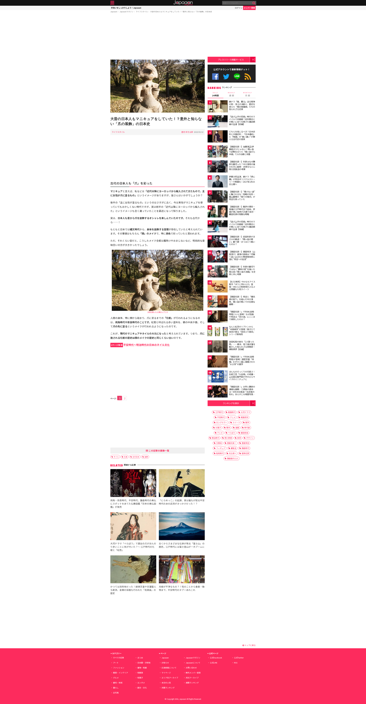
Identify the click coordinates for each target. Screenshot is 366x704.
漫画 (237, 427)
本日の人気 (166, 682)
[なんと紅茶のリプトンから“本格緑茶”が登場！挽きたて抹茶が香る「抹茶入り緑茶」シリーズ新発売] (218, 331)
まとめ (140, 657)
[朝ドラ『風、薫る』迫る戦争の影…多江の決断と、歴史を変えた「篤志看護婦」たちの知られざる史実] (218, 106)
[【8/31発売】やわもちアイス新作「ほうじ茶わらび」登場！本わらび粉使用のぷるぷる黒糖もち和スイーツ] (218, 286)
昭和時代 (220, 453)
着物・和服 (142, 667)
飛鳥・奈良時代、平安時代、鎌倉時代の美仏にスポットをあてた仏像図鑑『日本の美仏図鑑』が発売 (133, 503)
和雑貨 (140, 672)
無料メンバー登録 (193, 672)
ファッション (118, 667)
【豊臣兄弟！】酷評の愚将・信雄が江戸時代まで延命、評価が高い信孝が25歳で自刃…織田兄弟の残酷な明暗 (242, 210)
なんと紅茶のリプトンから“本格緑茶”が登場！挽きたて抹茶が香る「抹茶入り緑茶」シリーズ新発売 (242, 330)
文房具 (219, 443)
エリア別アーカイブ (170, 677)
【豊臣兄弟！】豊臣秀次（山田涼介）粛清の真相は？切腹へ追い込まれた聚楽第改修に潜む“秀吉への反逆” (242, 255)
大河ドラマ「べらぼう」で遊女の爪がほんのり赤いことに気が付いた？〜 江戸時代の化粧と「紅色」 (133, 547)
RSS (248, 76)
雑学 (247, 422)
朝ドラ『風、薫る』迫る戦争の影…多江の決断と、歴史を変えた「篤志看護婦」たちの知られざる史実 (242, 105)
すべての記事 (118, 657)
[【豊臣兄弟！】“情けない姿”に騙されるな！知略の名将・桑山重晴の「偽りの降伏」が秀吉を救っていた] (218, 196)
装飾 (146, 457)
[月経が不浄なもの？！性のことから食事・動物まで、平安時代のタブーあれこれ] (182, 569)
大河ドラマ (245, 412)
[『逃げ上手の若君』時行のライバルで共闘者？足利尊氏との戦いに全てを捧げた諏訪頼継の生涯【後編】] (218, 226)
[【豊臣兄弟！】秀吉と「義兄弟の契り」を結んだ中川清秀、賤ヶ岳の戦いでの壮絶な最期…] (218, 301)
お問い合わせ (191, 667)
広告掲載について (169, 667)
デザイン (250, 438)
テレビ (220, 432)
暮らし (116, 687)
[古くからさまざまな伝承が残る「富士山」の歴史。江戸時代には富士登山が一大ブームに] (182, 526)
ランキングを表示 (231, 403)
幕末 (228, 427)
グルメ (116, 677)
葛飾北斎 (245, 453)
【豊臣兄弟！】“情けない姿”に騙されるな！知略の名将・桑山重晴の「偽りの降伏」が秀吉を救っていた (242, 195)
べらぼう (231, 432)
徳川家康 (228, 438)
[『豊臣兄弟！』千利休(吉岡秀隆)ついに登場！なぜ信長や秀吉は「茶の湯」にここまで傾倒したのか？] (218, 316)
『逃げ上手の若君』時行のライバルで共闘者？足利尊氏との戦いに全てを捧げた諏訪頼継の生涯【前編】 (242, 120)
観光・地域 (117, 682)
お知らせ (165, 662)
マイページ (166, 672)
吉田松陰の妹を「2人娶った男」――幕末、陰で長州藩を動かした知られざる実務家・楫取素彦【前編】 (242, 345)
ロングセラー (221, 422)
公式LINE (237, 76)
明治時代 (215, 438)
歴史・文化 (142, 687)
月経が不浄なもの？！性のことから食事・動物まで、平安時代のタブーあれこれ (182, 588)
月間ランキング (168, 687)
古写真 (116, 692)
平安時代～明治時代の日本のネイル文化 (140, 344)
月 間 (247, 94)
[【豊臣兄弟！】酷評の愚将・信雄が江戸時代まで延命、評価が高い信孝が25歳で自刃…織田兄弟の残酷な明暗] (218, 211)
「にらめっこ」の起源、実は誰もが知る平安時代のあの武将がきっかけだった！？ (182, 502)
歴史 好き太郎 (187, 132)
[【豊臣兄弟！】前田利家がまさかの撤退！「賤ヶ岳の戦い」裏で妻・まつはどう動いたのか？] (218, 241)
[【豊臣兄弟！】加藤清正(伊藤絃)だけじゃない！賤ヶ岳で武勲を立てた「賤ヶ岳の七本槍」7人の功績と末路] (218, 151)
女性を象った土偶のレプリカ (157, 312)
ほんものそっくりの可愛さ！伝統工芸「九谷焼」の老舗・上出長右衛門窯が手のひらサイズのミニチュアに (242, 375)
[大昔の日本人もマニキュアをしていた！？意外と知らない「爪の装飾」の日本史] (157, 86)
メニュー (112, 3)
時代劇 (247, 427)
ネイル (116, 457)
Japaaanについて (193, 662)
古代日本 (136, 457)
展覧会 (233, 448)
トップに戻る (250, 645)
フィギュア (220, 448)
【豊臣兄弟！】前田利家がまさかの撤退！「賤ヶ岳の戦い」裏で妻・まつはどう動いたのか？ (242, 240)
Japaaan (183, 2)
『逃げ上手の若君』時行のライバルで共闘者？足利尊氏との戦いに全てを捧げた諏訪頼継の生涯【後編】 (242, 225)
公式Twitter (226, 76)
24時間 (215, 94)
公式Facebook (215, 76)
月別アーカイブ (192, 677)
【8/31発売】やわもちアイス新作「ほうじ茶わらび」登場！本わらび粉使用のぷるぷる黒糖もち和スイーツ (242, 285)
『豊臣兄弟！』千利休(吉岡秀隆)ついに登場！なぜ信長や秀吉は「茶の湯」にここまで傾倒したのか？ (242, 315)
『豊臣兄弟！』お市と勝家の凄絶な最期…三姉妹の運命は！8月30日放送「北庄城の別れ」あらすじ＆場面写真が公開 (242, 391)
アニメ (232, 417)
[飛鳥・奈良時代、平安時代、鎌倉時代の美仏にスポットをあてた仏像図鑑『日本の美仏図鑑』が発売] (133, 483)
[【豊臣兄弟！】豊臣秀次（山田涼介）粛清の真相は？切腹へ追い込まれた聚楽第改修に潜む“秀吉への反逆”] (218, 256)
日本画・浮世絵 (143, 662)
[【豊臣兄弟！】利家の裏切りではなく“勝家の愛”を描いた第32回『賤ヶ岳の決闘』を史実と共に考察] (218, 271)
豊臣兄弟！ (231, 443)
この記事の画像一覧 (158, 450)
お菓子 (218, 427)
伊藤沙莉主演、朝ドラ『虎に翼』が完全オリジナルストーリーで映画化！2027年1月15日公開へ (242, 180)
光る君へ (232, 453)
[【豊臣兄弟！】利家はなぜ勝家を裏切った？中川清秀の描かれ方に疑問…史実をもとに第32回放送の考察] (218, 166)
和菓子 (140, 677)
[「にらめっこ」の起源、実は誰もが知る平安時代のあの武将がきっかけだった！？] (182, 483)
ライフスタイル (142, 11)
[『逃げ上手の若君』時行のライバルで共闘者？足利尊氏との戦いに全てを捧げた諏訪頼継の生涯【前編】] (218, 121)
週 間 (231, 94)
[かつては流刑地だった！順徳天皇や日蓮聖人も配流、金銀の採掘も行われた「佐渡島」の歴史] (133, 569)
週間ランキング (192, 682)
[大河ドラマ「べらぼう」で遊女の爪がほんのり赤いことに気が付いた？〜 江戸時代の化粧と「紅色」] (133, 526)
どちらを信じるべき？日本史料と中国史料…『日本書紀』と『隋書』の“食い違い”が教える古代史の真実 (242, 135)
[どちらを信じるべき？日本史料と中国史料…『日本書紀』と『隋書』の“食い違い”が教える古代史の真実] (218, 136)
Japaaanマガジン (126, 11)
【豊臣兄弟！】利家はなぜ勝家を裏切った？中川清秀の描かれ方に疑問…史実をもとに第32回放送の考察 (242, 165)
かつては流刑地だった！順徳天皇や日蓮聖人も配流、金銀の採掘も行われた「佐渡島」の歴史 (133, 590)
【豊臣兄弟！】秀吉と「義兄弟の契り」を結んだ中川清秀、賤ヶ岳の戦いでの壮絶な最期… (242, 300)
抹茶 (239, 438)
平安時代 (221, 417)
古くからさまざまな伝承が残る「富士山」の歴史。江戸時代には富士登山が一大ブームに (182, 545)
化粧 (125, 457)
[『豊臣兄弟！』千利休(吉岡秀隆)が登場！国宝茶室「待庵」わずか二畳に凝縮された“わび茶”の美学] (218, 361)
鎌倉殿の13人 (232, 458)
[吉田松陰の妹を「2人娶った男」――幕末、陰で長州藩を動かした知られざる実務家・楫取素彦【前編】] (218, 346)
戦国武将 (244, 417)
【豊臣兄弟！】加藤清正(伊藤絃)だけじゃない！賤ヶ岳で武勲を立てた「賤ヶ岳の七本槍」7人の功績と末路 (242, 150)
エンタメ (141, 682)
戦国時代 (231, 412)
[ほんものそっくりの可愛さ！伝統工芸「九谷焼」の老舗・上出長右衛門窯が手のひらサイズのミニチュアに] (218, 376)
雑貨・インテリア (120, 672)
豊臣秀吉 (245, 443)
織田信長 (244, 432)
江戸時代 (219, 412)
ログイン (238, 7)
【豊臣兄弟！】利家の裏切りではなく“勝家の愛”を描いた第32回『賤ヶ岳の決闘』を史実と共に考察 (242, 270)
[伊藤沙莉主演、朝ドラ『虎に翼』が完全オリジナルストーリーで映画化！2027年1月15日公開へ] (218, 181)
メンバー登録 (249, 7)
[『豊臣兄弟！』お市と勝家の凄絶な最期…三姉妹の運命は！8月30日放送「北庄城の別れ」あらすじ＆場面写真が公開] (218, 391)
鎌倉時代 (245, 448)
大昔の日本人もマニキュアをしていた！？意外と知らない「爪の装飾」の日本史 (181, 11)
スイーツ (236, 422)
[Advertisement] (157, 37)
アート (116, 662)
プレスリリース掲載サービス (231, 59)
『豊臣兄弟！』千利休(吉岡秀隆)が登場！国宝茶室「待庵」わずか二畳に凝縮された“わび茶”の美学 (242, 360)
